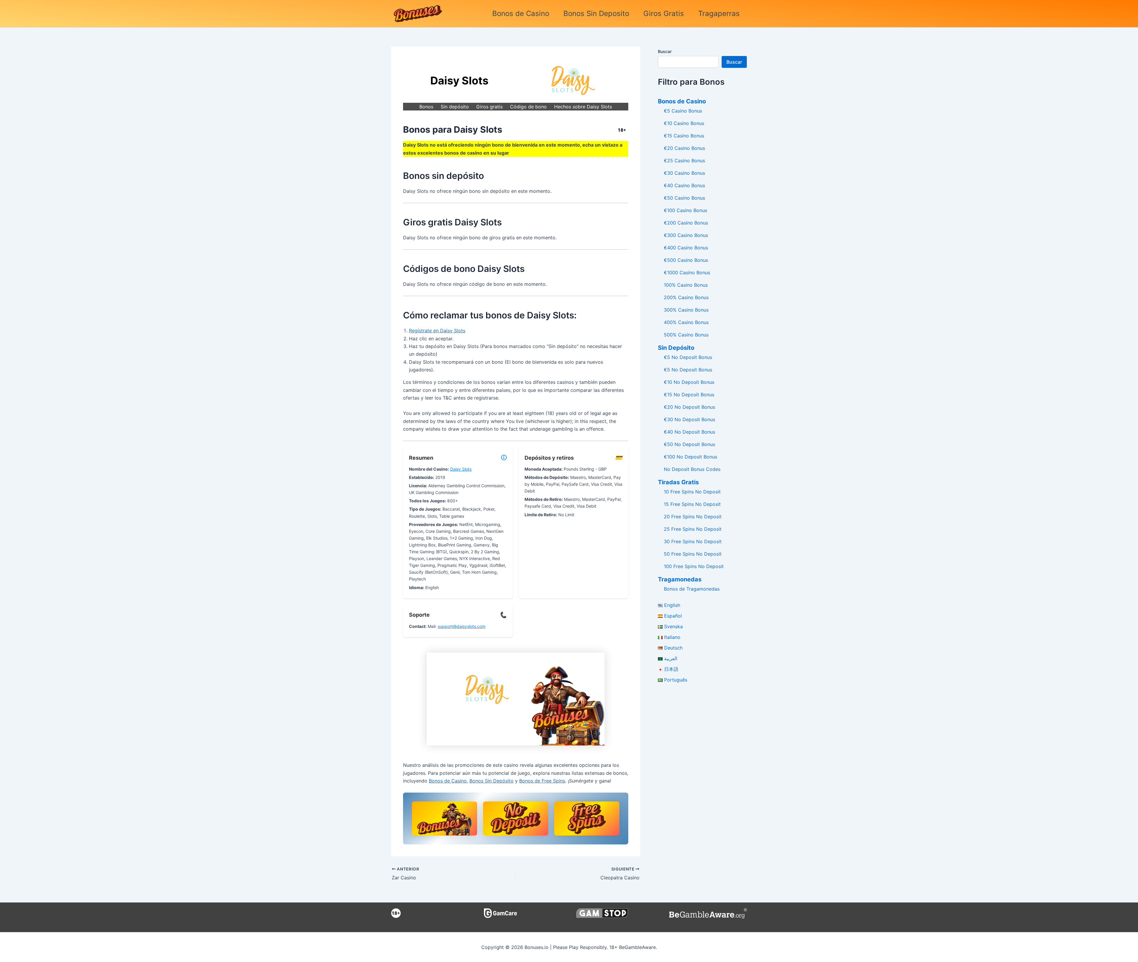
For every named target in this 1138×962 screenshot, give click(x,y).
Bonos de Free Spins (542, 781)
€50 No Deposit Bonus (689, 444)
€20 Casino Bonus (684, 148)
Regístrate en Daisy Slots (437, 331)
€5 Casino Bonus (683, 111)
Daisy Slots (460, 469)
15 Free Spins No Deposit (692, 504)
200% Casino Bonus (686, 297)
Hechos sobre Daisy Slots (583, 107)
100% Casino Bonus (686, 285)
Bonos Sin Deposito (596, 13)
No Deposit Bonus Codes (692, 469)
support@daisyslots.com (461, 626)
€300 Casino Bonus (686, 235)
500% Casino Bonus (686, 335)
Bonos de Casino (520, 13)
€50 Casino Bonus (684, 198)
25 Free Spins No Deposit (693, 529)
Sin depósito (455, 107)
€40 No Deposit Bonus (689, 432)
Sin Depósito (676, 347)
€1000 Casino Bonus (687, 272)
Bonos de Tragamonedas (692, 589)
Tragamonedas (679, 579)
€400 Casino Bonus (686, 248)
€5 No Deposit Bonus (688, 357)
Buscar (665, 51)
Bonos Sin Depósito (491, 781)
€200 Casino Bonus (686, 223)
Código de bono (528, 107)
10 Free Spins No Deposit (692, 492)
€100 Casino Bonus (685, 210)
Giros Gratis (663, 13)
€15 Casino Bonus (684, 136)
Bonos (426, 107)
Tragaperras (719, 13)
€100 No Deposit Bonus (690, 457)
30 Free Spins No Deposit (693, 541)
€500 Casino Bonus (686, 260)
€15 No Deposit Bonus (689, 394)
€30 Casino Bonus (684, 173)
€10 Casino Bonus (684, 123)
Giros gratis (489, 107)
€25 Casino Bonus (684, 160)
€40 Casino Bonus (684, 185)
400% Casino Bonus (686, 322)
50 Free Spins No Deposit (693, 554)
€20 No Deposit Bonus (689, 407)
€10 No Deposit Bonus (689, 382)
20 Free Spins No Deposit (693, 517)
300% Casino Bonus (686, 310)
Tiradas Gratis (678, 482)
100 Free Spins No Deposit (694, 566)
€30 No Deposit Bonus (689, 419)
